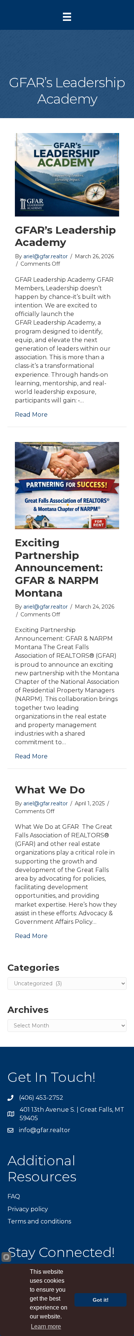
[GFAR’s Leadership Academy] (67, 174)
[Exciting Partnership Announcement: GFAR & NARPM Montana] (67, 485)
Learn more (46, 1326)
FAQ (13, 1196)
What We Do (50, 789)
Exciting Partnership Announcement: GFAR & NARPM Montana (59, 567)
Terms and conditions (39, 1221)
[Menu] (67, 16)
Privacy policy (27, 1209)
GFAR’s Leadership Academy (65, 236)
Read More (31, 414)
